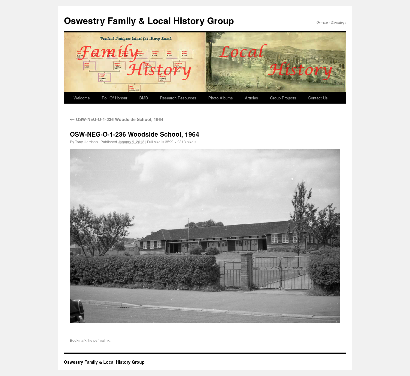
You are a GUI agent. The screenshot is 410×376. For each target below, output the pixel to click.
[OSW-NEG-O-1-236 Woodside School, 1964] (205, 236)
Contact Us (318, 98)
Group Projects (283, 98)
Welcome (82, 98)
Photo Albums (220, 98)
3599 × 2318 (175, 141)
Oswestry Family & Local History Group (149, 20)
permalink (101, 340)
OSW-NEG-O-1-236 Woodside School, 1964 (116, 119)
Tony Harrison (86, 141)
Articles (251, 98)
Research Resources (178, 98)
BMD (143, 98)
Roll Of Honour (114, 98)
